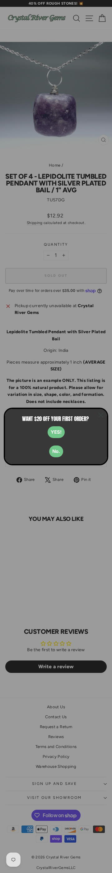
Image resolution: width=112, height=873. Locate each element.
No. (56, 451)
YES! (56, 432)
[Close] (100, 415)
